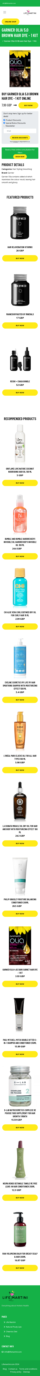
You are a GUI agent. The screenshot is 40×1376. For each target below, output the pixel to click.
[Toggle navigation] (5, 12)
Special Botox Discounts (16, 123)
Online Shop (10, 22)
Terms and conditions (28, 1369)
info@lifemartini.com (9, 3)
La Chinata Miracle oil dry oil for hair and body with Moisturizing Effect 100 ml (20, 829)
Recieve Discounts (20, 138)
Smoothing (27, 169)
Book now (20, 157)
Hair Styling (17, 169)
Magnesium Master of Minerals (20, 314)
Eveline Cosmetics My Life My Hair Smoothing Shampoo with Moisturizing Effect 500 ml (20, 685)
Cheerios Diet (11, 1331)
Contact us (12, 1369)
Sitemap (26, 1372)
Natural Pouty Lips (14, 1327)
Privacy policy (15, 1372)
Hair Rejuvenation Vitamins (20, 247)
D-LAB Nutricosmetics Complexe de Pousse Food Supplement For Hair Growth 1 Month (20, 1113)
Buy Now (28, 105)
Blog (8, 1336)
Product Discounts (13, 120)
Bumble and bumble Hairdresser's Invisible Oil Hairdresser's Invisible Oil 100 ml (20, 541)
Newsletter (10, 126)
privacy (15, 142)
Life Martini (11, 1322)
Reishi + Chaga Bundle (20, 381)
